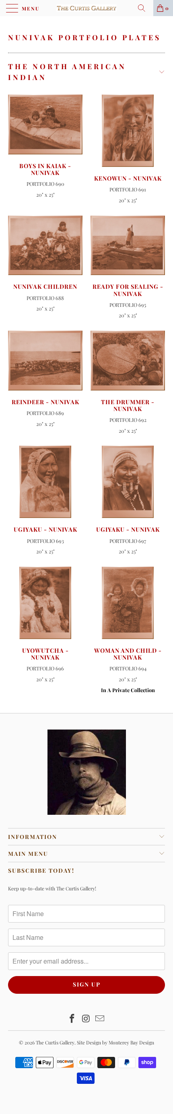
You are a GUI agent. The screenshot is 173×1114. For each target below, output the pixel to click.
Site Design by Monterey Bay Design (115, 1042)
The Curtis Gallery (55, 1042)
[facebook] (72, 1018)
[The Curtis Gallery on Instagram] (86, 1018)
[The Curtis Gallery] (86, 8)
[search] (144, 8)
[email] (100, 1018)
